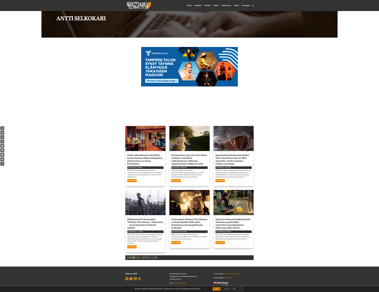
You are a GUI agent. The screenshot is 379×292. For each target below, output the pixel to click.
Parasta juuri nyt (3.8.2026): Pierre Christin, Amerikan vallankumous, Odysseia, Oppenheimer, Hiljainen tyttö (189, 159)
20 (147, 258)
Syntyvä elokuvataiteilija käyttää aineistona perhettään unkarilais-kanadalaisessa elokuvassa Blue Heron (232, 224)
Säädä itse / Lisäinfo (230, 289)
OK (217, 289)
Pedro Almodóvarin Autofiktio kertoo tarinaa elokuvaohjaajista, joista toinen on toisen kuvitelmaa (145, 159)
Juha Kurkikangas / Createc (232, 274)
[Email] (2, 159)
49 (156, 258)
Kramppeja (246, 6)
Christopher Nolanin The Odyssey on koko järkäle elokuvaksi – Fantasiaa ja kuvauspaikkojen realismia (189, 224)
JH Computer (228, 278)
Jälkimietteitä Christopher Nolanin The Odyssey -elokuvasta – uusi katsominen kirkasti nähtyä (145, 224)
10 (144, 258)
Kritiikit (207, 6)
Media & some (226, 6)
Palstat (215, 6)
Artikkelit (197, 6)
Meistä (236, 6)
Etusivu (189, 6)
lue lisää (132, 180)
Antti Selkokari (132, 167)
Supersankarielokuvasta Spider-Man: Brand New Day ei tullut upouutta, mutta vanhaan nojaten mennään (232, 159)
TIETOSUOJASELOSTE (180, 283)
